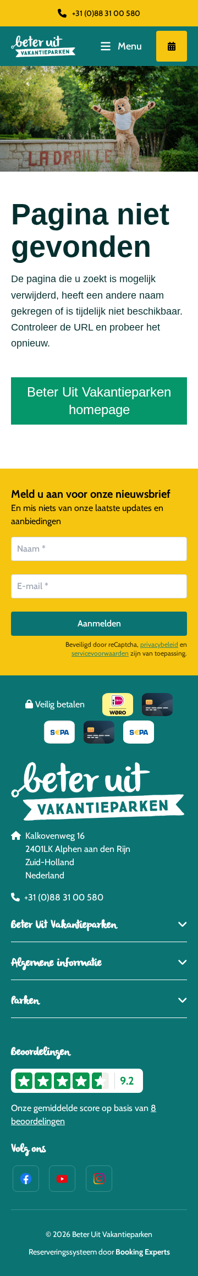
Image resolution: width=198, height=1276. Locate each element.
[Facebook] (26, 1178)
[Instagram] (99, 1178)
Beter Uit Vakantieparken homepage (99, 400)
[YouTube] (62, 1178)
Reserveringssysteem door (99, 1252)
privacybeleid (159, 644)
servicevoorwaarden (100, 653)
